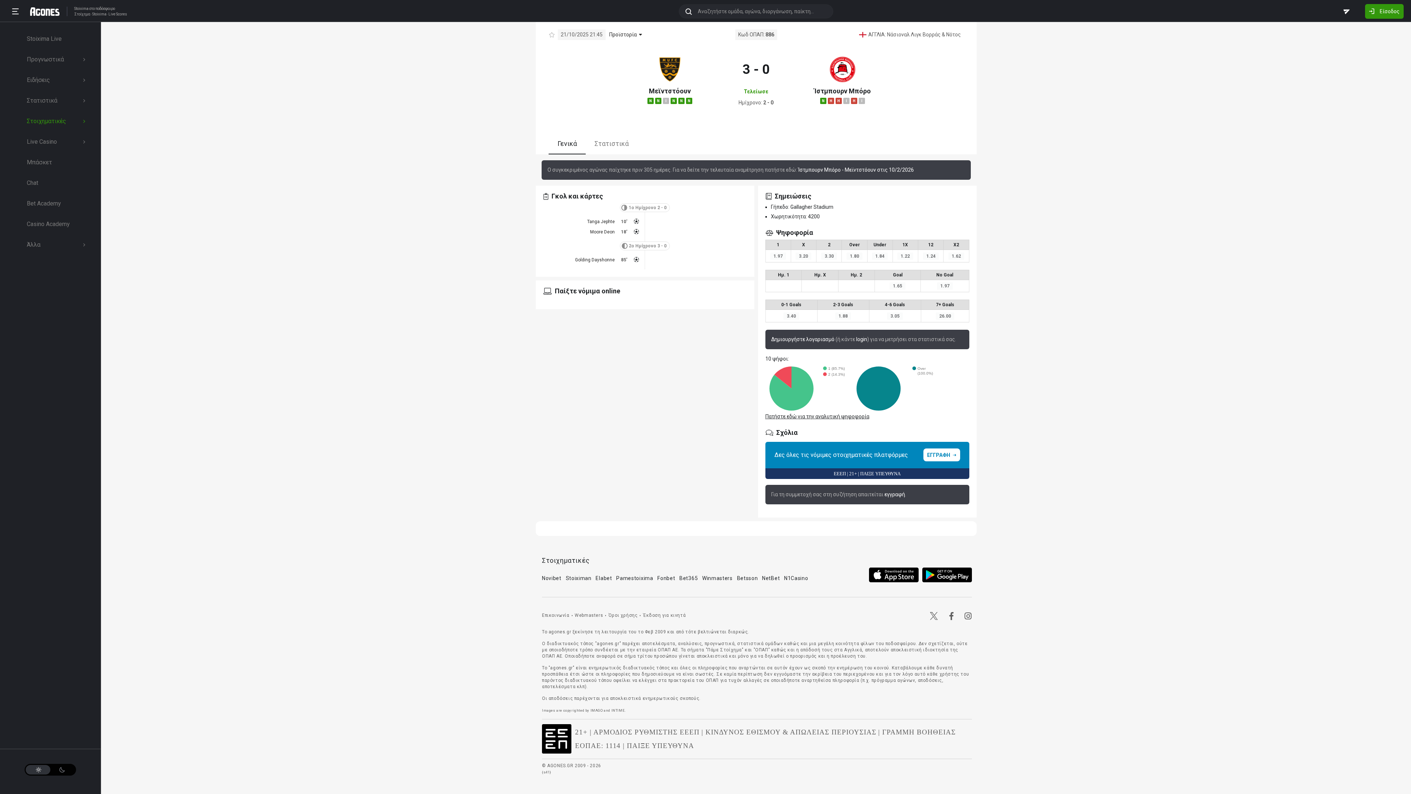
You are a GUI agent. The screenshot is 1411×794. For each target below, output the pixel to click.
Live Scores (117, 14)
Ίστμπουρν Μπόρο (842, 91)
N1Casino (796, 578)
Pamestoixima (634, 578)
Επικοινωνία (556, 615)
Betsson (747, 578)
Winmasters (717, 578)
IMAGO (596, 710)
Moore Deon (602, 232)
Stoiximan (579, 578)
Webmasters (589, 615)
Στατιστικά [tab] (612, 143)
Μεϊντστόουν (670, 91)
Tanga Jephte (601, 221)
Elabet (604, 578)
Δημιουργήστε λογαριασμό (802, 339)
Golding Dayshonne (595, 259)
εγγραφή (894, 494)
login (861, 339)
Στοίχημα (82, 14)
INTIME (618, 710)
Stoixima (81, 9)
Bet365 (688, 578)
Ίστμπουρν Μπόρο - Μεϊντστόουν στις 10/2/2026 (856, 170)
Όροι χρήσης (623, 615)
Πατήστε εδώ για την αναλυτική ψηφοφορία (817, 416)
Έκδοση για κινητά (664, 615)
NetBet (771, 578)
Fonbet (666, 578)
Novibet (551, 578)
